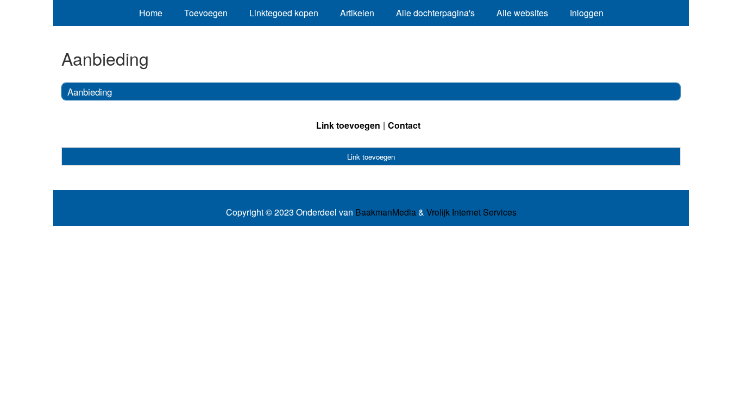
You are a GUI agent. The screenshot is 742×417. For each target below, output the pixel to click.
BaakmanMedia (385, 212)
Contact (404, 125)
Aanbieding (89, 91)
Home (150, 13)
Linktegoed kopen (283, 13)
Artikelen (357, 13)
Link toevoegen (348, 125)
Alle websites (522, 13)
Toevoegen (206, 13)
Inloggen (586, 13)
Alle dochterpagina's (435, 13)
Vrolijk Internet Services (471, 212)
